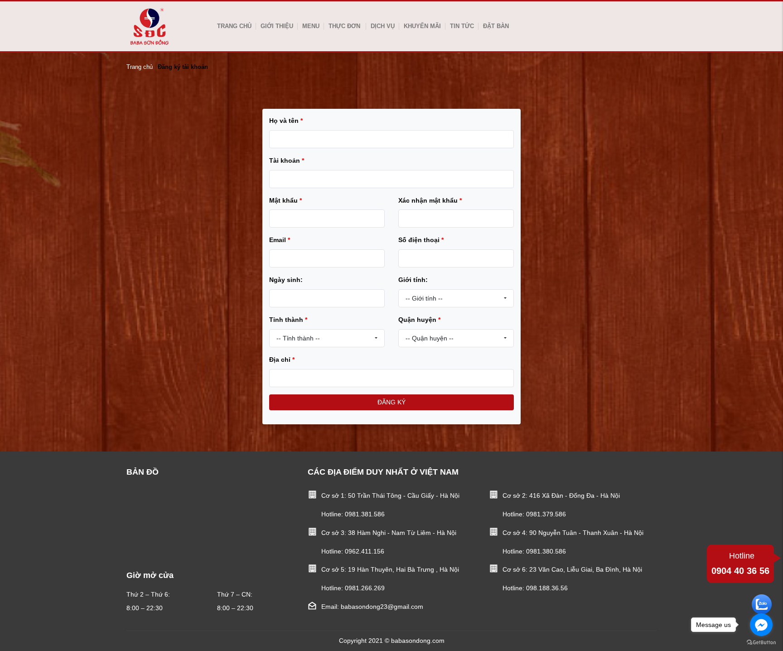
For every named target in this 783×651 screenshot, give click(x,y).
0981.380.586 (546, 551)
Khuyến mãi (422, 26)
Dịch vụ (383, 26)
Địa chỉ (282, 359)
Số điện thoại (421, 239)
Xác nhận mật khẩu (430, 200)
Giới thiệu (277, 26)
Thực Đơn (344, 26)
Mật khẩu (285, 200)
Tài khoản (286, 160)
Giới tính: (413, 279)
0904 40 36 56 (740, 563)
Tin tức (462, 26)
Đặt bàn (496, 26)
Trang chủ (234, 26)
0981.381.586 (365, 514)
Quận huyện (419, 319)
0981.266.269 (365, 588)
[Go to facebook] (761, 624)
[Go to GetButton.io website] (761, 642)
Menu (310, 26)
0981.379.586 (546, 514)
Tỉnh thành (288, 319)
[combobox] (456, 298)
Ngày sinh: (286, 279)
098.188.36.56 (547, 588)
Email (279, 239)
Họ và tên (286, 120)
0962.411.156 (364, 551)
